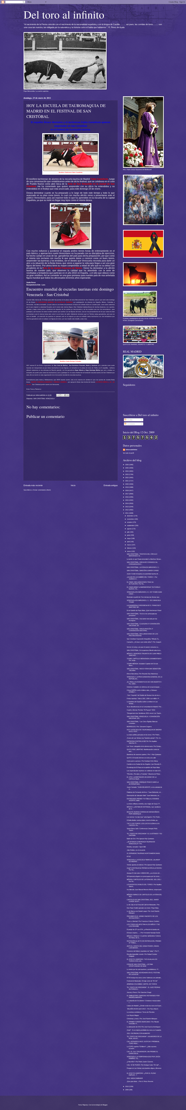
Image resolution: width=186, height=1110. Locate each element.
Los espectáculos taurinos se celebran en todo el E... (144, 770)
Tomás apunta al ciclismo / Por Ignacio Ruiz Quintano (144, 865)
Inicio (73, 485)
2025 (127, 468)
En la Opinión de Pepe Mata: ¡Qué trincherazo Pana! (144, 610)
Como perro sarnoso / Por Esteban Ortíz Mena (142, 761)
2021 (127, 481)
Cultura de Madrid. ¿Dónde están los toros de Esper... (144, 1006)
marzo (129, 545)
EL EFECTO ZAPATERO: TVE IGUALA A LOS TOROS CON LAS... (142, 960)
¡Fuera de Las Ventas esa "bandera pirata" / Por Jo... (144, 738)
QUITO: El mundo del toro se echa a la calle (141, 758)
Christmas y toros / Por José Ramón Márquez (142, 1018)
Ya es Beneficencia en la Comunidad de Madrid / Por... (144, 707)
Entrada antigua (111, 485)
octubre (129, 522)
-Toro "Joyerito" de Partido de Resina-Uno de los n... (144, 695)
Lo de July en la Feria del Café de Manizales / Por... (144, 904)
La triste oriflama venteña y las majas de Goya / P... (144, 804)
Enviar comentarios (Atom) (42, 490)
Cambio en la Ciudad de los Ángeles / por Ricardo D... (144, 764)
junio (128, 535)
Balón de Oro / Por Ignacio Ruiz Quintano (140, 838)
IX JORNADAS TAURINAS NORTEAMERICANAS (143, 853)
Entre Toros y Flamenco (33, 389)
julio (128, 532)
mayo (129, 538)
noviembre (130, 519)
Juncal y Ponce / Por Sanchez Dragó (139, 992)
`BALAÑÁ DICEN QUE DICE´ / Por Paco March (142, 1009)
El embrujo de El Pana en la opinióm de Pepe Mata (143, 767)
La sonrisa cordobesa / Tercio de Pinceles (141, 1012)
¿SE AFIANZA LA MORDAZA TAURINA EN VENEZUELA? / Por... (141, 842)
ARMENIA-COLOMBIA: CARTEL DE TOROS (142, 984)
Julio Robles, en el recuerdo (136, 850)
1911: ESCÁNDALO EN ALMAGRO (138, 1033)
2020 (127, 484)
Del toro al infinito (64, 14)
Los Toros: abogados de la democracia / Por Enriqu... (144, 746)
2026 (127, 464)
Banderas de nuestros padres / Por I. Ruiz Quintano (144, 754)
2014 (127, 503)
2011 (127, 513)
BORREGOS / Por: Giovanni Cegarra (139, 726)
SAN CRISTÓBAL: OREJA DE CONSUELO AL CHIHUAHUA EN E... (142, 563)
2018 (127, 490)
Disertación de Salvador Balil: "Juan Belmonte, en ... (144, 795)
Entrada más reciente (33, 485)
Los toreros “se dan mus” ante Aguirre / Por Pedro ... (144, 817)
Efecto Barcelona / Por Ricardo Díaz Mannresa (142, 674)
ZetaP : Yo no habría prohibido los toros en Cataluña (144, 1030)
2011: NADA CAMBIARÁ (135, 1078)
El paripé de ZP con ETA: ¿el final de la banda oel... (143, 929)
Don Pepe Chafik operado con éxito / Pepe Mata (142, 908)
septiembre (131, 525)
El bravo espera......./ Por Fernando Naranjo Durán (143, 933)
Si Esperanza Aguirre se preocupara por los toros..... (144, 876)
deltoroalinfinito (131, 449)
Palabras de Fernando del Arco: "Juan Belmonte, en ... (144, 792)
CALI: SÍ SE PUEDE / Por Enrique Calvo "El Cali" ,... (144, 1065)
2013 (127, 506)
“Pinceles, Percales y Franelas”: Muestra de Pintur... (144, 774)
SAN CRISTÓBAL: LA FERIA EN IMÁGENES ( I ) (143, 567)
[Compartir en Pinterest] (68, 395)
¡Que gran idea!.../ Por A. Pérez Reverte (140, 1081)
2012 (127, 510)
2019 (127, 487)
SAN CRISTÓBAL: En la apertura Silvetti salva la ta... (144, 650)
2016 (127, 497)
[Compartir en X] (62, 395)
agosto (129, 529)
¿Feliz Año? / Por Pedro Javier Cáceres (140, 1061)
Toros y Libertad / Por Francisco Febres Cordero (143, 921)
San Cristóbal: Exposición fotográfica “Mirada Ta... (143, 639)
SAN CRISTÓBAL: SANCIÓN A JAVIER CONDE (143, 570)
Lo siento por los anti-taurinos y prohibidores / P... (143, 969)
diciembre (130, 516)
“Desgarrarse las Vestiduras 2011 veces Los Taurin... (144, 713)
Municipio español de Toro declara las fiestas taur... (143, 597)
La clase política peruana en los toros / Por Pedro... (144, 735)
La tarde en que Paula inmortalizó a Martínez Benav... (144, 559)
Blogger (105, 1105)
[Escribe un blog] (60, 395)
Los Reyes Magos (133, 1015)
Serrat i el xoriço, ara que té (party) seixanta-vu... (143, 647)
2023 (127, 474)
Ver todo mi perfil (128, 453)
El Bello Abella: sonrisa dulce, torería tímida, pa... (143, 820)
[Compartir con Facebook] (65, 395)
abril (128, 541)
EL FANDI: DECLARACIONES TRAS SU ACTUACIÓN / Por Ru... (140, 583)
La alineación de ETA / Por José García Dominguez (144, 1027)
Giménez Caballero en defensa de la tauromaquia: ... (144, 687)
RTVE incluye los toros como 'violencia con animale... (144, 977)
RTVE (129, 856)
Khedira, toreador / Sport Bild (136, 847)
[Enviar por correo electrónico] (57, 395)
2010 (127, 1086)
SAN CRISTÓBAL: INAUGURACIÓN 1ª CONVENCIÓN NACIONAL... (140, 629)
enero (129, 551)
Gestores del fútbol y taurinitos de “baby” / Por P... (143, 951)
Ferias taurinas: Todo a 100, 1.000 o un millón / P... (143, 698)
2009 (127, 1090)
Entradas (129, 420)
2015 (127, 500)
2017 (127, 494)
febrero (129, 548)
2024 (127, 471)
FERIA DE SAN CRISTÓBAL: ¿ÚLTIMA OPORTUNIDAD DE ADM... (140, 965)
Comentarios (130, 424)
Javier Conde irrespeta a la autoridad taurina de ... (143, 574)
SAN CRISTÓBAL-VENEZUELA (43, 398)
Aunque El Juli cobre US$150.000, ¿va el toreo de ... (144, 873)
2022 (127, 477)
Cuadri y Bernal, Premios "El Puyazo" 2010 (141, 710)
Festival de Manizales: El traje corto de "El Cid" (142, 981)
